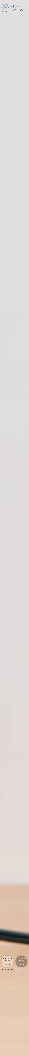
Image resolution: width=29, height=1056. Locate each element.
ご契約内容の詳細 (8, 969)
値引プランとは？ (22, 969)
